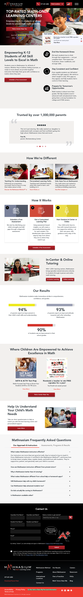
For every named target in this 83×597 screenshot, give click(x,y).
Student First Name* (17, 522)
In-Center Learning (53, 279)
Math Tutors (60, 581)
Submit (56, 547)
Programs (39, 572)
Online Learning (68, 279)
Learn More (21, 428)
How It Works (34, 189)
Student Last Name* (33, 522)
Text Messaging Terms (42, 555)
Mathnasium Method (43, 568)
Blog (71, 581)
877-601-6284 (9, 577)
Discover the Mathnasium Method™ (15, 189)
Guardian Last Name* (33, 515)
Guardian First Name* (17, 515)
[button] (37, 146)
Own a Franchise (58, 576)
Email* (12, 535)
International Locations (40, 577)
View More (57, 42)
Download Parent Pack (12, 581)
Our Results (56, 568)
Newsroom (73, 572)
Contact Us (40, 583)
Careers (72, 568)
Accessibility (9, 589)
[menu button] (69, 4)
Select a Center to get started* (51, 515)
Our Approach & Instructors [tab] (25, 445)
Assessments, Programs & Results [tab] (55, 445)
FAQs (72, 576)
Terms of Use (49, 543)
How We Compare (60, 189)
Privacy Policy (59, 543)
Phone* (13, 529)
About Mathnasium (59, 572)
